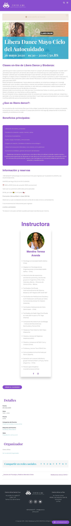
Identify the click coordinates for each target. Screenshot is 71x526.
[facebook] (33, 373)
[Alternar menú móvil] (67, 3)
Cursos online (18, 424)
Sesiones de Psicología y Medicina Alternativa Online (18, 474)
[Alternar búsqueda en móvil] (64, 3)
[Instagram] (35, 502)
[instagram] (38, 373)
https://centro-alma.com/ (10, 435)
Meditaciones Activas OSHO (59, 475)
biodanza (5, 429)
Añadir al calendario (12, 387)
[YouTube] (40, 502)
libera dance (12, 429)
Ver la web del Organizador (11, 453)
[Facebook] (31, 502)
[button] (60, 522)
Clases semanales (8, 424)
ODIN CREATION (40, 521)
